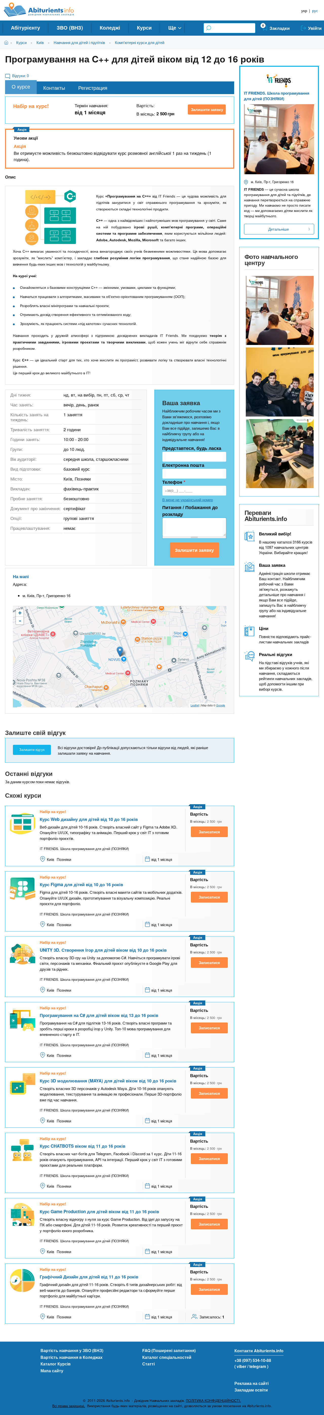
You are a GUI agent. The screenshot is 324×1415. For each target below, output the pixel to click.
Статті (148, 1364)
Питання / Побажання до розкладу (190, 510)
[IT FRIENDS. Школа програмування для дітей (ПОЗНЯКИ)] (279, 310)
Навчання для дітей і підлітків (79, 42)
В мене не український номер (187, 499)
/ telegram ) (257, 1366)
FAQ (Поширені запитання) (169, 1350)
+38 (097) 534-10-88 (252, 1360)
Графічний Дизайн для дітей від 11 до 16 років (89, 1277)
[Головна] (44, 10)
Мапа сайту (51, 1371)
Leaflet (195, 705)
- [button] (20, 620)
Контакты (54, 87)
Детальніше (278, 229)
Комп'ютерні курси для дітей (139, 42)
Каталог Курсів (55, 1364)
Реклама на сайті (251, 1383)
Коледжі (110, 27)
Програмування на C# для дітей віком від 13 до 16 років (99, 1015)
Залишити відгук (32, 750)
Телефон (173, 482)
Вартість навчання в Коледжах (71, 1357)
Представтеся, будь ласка (191, 448)
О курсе (21, 86)
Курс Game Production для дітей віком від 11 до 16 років (99, 1211)
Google (220, 705)
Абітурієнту (25, 27)
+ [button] (20, 613)
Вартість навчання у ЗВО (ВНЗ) (71, 1350)
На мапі (21, 576)
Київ (40, 42)
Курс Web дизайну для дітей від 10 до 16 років (89, 819)
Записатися (209, 832)
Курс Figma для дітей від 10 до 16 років (81, 884)
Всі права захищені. (68, 1405)
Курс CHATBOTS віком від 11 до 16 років (82, 1146)
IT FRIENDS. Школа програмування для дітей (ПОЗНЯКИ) (276, 96)
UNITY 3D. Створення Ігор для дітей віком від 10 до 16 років (103, 950)
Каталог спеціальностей (166, 1357)
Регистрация (92, 87)
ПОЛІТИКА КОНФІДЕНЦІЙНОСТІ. (213, 1400)
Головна (7, 42)
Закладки (280, 28)
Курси (144, 27)
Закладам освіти (251, 1390)
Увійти (314, 28)
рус (315, 10)
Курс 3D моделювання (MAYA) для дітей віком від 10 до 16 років (108, 1081)
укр (304, 10)
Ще (172, 27)
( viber (240, 1366)
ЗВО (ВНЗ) (70, 27)
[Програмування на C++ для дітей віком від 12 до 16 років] (51, 217)
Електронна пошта (183, 465)
